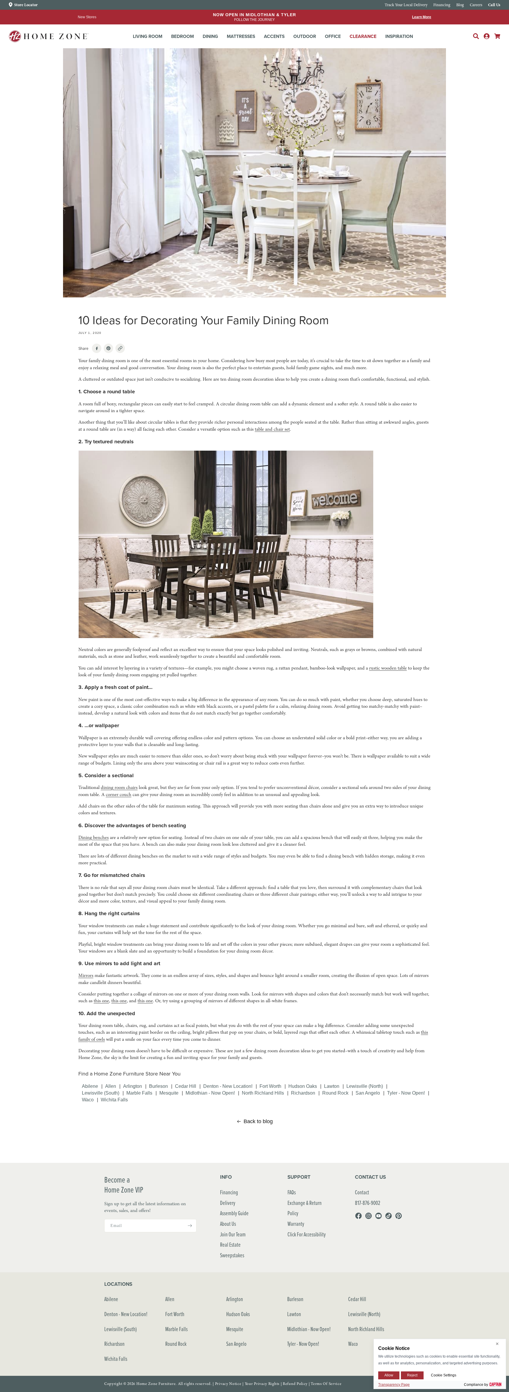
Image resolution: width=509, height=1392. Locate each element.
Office (333, 36)
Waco (88, 1099)
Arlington (132, 1086)
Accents (274, 36)
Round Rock (335, 1092)
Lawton (331, 1086)
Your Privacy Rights (262, 1383)
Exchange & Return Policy (304, 1208)
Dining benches (93, 837)
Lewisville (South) (100, 1092)
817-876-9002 (367, 1203)
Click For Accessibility (306, 1234)
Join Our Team (233, 1234)
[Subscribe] (189, 1225)
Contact (362, 1192)
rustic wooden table (388, 668)
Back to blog (258, 1121)
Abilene (90, 1086)
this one (101, 1001)
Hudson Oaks (302, 1086)
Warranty (295, 1224)
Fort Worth (270, 1086)
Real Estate (230, 1244)
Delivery (227, 1203)
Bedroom (182, 36)
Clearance (363, 36)
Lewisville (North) (364, 1086)
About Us (228, 1224)
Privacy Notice (228, 1383)
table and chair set (272, 429)
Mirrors (85, 975)
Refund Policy (295, 1383)
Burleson (158, 1086)
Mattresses (241, 36)
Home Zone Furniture (156, 1383)
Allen (110, 1086)
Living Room (147, 36)
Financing (229, 1192)
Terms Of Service (326, 1383)
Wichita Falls (114, 1099)
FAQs (291, 1192)
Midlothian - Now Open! (210, 1092)
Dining (210, 36)
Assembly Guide (234, 1213)
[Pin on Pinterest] (108, 348)
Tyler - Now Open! (406, 1092)
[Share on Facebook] (96, 348)
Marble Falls (139, 1092)
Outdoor (304, 36)
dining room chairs (119, 787)
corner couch (118, 794)
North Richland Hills (263, 1092)
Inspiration (399, 36)
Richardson (303, 1092)
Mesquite (169, 1092)
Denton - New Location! (227, 1086)
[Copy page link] (120, 348)
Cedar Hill (185, 1086)
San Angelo (368, 1092)
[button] (147, 36)
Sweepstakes (232, 1255)
